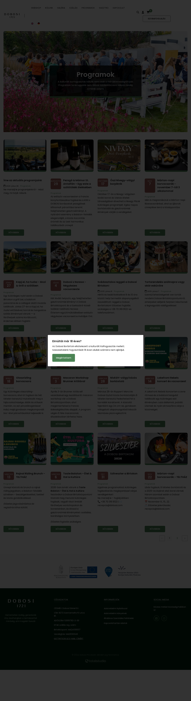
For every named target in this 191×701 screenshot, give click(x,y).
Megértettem (63, 357)
